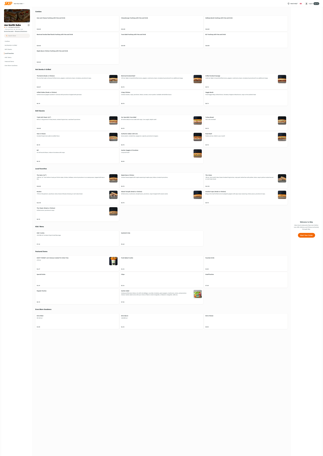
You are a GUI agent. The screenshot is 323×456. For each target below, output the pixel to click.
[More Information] (28, 25)
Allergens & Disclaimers (21, 31)
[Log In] (306, 3)
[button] (17, 41)
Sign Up (316, 3)
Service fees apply (9, 31)
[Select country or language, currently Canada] (300, 3)
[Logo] (9, 3)
